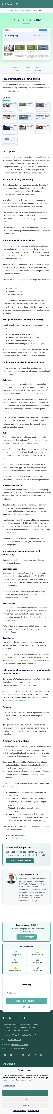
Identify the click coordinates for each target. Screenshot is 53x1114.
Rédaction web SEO (15, 969)
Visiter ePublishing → (26, 1001)
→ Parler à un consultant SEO (19, 861)
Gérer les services (9, 1086)
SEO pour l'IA (37, 961)
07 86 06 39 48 (14, 1039)
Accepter (25, 1093)
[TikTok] (34, 1055)
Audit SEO (15, 961)
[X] (29, 1055)
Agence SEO (13, 10)
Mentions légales (33, 1111)
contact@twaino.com (19, 1044)
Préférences (25, 1106)
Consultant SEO (37, 953)
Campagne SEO (15, 953)
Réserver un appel (26, 937)
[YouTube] (11, 1055)
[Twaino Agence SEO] (13, 1017)
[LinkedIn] (5, 1055)
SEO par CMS (37, 969)
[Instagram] (17, 1055)
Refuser (25, 1099)
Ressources (24, 10)
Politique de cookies (19, 1111)
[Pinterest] (23, 1055)
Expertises (8, 1064)
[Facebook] (40, 1055)
